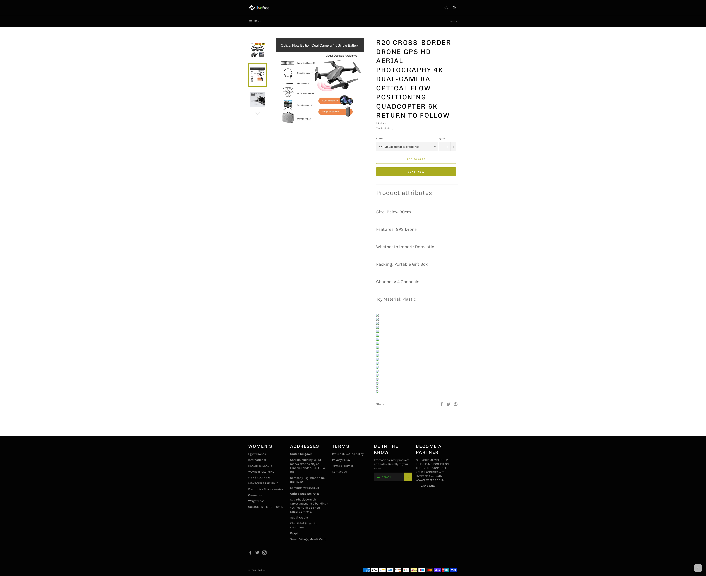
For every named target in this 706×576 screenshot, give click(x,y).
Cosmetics (255, 495)
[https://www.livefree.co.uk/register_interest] (418, 486)
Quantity (444, 138)
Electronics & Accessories (265, 489)
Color (379, 138)
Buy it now (416, 172)
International (257, 460)
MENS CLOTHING (259, 477)
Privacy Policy (341, 460)
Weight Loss (256, 501)
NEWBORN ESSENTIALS (263, 483)
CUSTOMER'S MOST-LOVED (265, 507)
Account (453, 21)
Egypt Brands (257, 454)
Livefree (261, 570)
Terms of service (343, 465)
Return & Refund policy (347, 454)
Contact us (339, 471)
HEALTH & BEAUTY (260, 465)
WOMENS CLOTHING (261, 471)
